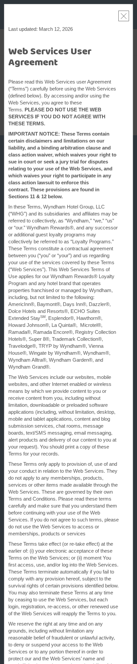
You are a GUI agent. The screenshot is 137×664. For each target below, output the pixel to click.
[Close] (123, 16)
